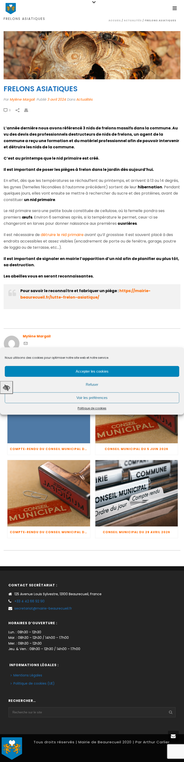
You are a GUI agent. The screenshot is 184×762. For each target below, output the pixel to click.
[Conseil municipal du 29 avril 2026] (136, 493)
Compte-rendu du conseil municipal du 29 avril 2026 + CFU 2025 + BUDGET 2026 (50, 532)
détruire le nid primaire (62, 234)
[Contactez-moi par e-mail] (26, 344)
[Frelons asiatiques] (92, 55)
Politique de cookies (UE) (34, 683)
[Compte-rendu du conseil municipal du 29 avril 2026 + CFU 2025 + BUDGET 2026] (48, 493)
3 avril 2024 (56, 99)
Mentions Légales (27, 675)
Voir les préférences (92, 398)
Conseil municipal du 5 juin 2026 (136, 449)
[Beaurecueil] (12, 747)
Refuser (92, 384)
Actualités (133, 20)
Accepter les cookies (92, 371)
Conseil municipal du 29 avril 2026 (136, 532)
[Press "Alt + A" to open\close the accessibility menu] (6, 387)
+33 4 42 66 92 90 (29, 601)
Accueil (115, 20)
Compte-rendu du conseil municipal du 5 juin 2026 (50, 449)
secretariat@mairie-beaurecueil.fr (43, 608)
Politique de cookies (92, 408)
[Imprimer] (28, 110)
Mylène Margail (22, 99)
